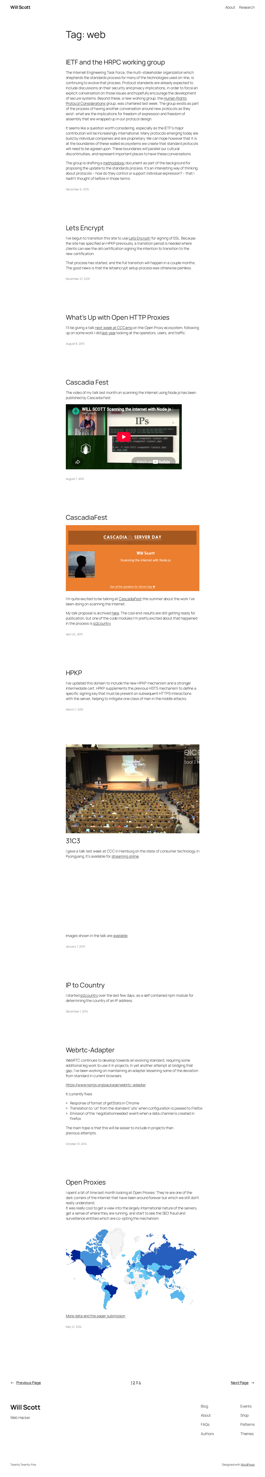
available (120, 935)
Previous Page (25, 1382)
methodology (114, 162)
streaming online (125, 856)
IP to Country (85, 985)
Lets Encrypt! (140, 238)
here (115, 612)
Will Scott (20, 7)
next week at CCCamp (113, 327)
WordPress (248, 1464)
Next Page (243, 1382)
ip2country (102, 623)
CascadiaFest (87, 517)
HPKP (74, 673)
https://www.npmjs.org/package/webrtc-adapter (106, 1084)
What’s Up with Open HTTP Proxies (118, 317)
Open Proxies (86, 1182)
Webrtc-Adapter (90, 1050)
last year (108, 332)
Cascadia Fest (87, 382)
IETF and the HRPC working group (115, 62)
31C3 (73, 841)
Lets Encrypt (85, 228)
